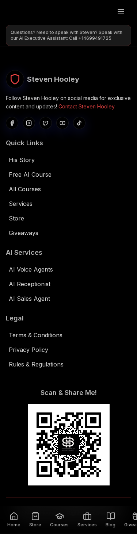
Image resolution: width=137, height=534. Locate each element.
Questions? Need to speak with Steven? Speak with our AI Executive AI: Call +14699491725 (66, 35)
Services (21, 203)
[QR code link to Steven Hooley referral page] (69, 444)
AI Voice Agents (31, 269)
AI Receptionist (29, 284)
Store (16, 218)
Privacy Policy (28, 349)
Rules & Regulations (36, 364)
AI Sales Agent (29, 298)
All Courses (25, 189)
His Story (22, 160)
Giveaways (23, 233)
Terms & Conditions (35, 335)
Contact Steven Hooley (86, 106)
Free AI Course (30, 174)
